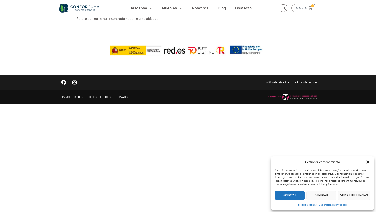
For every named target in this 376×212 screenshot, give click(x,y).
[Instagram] (74, 82)
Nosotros (200, 8)
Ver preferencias (354, 195)
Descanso (138, 8)
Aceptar (289, 195)
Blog (222, 8)
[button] (368, 162)
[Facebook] (64, 82)
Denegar (321, 195)
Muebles (169, 8)
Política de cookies (306, 204)
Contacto (243, 8)
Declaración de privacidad (333, 204)
